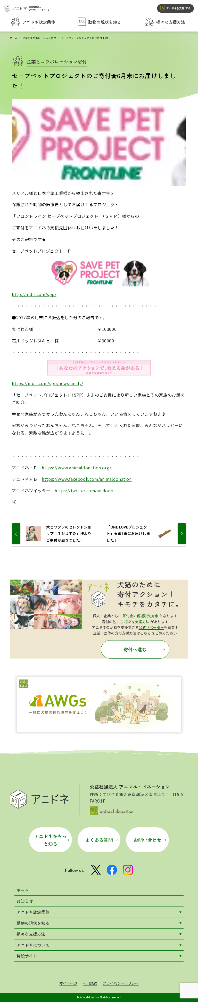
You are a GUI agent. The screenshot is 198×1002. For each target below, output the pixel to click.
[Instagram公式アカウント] (128, 870)
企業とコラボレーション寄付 (39, 38)
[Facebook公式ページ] (112, 870)
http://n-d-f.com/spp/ (34, 294)
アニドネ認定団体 (33, 912)
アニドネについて (33, 945)
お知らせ (24, 901)
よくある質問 (99, 839)
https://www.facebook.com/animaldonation (86, 479)
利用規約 (90, 983)
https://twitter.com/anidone (84, 490)
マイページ (68, 983)
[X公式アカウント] (96, 870)
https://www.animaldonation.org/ (76, 467)
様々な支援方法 (137, 621)
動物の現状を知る (33, 923)
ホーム (14, 38)
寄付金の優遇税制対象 (140, 615)
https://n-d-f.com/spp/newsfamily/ (47, 383)
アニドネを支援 (178, 8)
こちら (145, 633)
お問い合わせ (147, 839)
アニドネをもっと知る (50, 840)
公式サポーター (151, 627)
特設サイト (26, 956)
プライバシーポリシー (121, 983)
